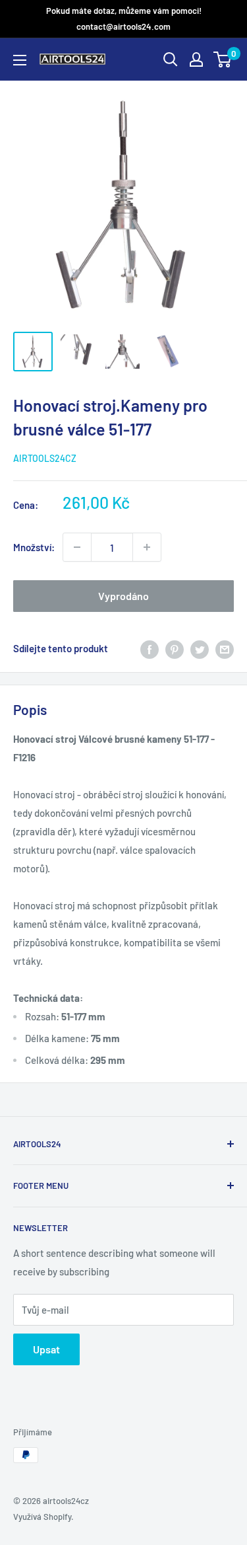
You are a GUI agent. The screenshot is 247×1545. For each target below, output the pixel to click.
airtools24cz (44, 458)
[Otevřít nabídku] (19, 60)
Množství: (34, 547)
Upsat (46, 1349)
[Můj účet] (196, 59)
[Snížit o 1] (147, 547)
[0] (223, 59)
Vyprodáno (123, 595)
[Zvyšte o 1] (77, 547)
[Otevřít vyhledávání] (170, 59)
